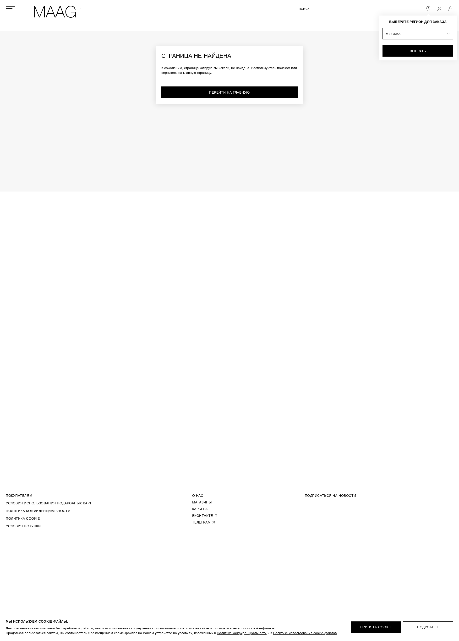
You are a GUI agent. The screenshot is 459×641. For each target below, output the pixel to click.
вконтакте (202, 516)
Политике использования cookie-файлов (305, 633)
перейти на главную (229, 92)
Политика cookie (23, 518)
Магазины (202, 502)
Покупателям (19, 495)
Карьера (200, 509)
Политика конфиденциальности (38, 511)
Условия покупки (23, 526)
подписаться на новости (330, 495)
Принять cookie (376, 627)
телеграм (201, 522)
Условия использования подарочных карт (49, 503)
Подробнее (428, 627)
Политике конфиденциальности (242, 633)
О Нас (197, 495)
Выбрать (418, 51)
